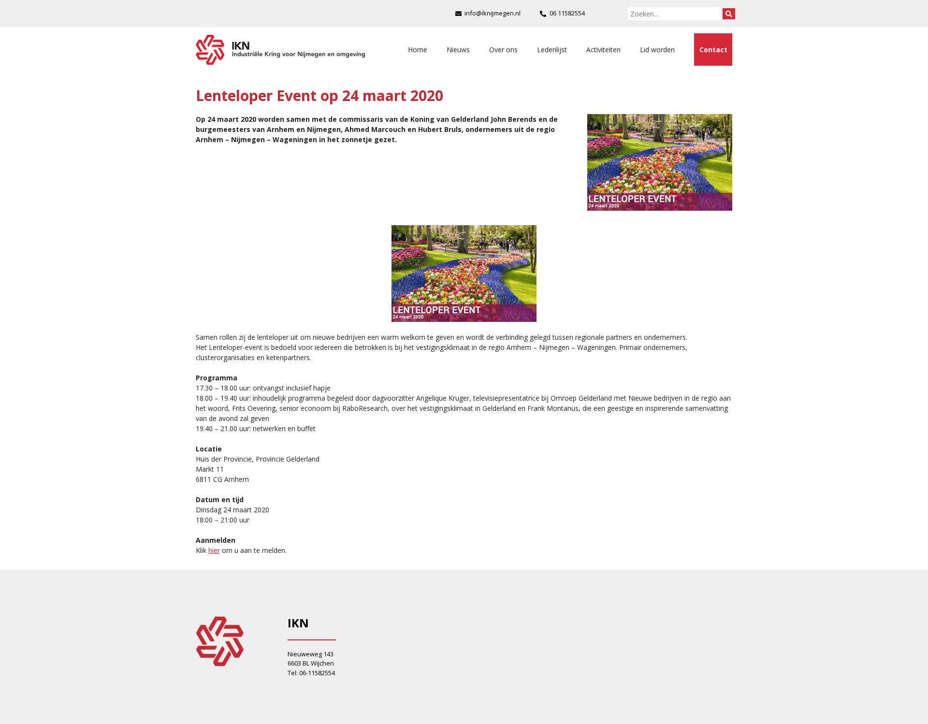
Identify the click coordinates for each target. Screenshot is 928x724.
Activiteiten (603, 49)
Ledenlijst (552, 49)
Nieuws (458, 49)
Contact (713, 49)
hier (214, 550)
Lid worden (657, 49)
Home (417, 49)
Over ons (503, 49)
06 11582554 (567, 13)
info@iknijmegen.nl (492, 13)
